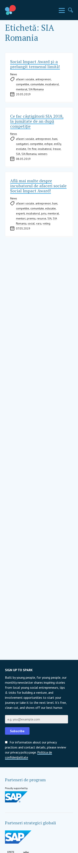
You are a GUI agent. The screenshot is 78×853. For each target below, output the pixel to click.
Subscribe (17, 731)
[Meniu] (62, 10)
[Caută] (70, 10)
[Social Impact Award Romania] (20, 10)
